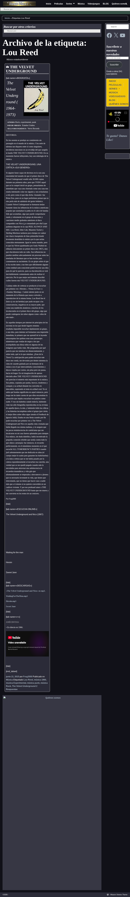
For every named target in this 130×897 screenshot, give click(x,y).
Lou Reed (28, 680)
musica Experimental (16, 683)
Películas (58, 4)
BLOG (106, 4)
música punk (33, 683)
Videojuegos (94, 4)
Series (69, 4)
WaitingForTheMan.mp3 (17, 596)
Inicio (48, 4)
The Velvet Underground (24, 686)
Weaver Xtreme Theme (118, 895)
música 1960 (40, 680)
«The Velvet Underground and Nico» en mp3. (25, 591)
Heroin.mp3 (11, 601)
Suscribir (114, 64)
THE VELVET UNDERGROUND (21, 69)
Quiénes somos (119, 4)
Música (81, 4)
